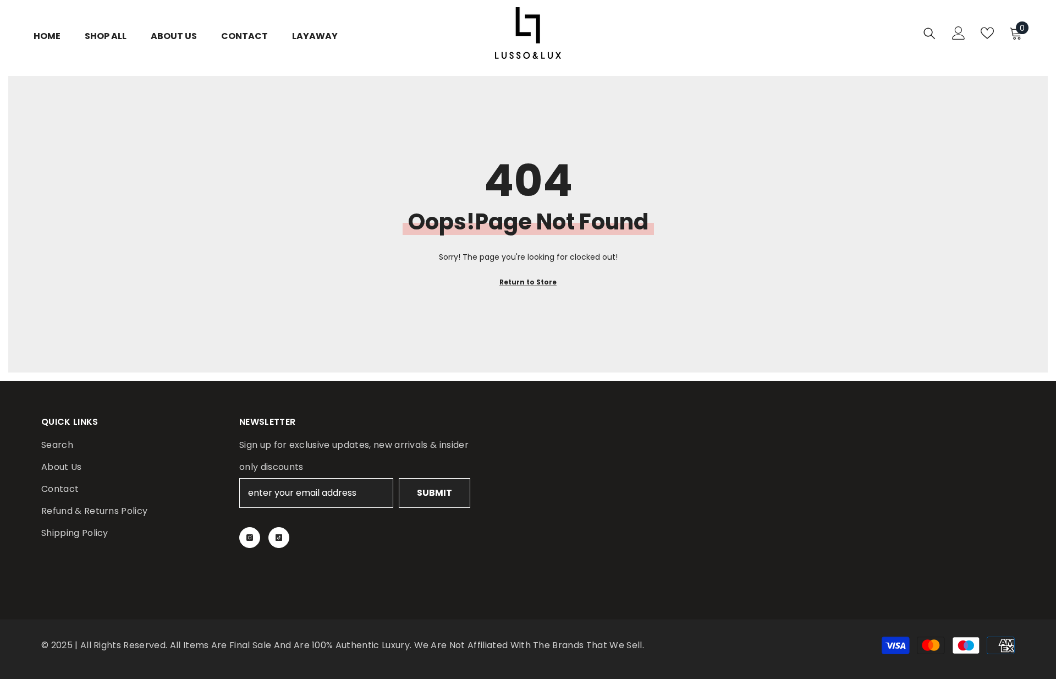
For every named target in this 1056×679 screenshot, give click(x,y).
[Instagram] (249, 537)
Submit (434, 492)
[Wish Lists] (987, 33)
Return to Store (528, 282)
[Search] (929, 33)
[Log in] (958, 33)
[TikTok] (278, 537)
